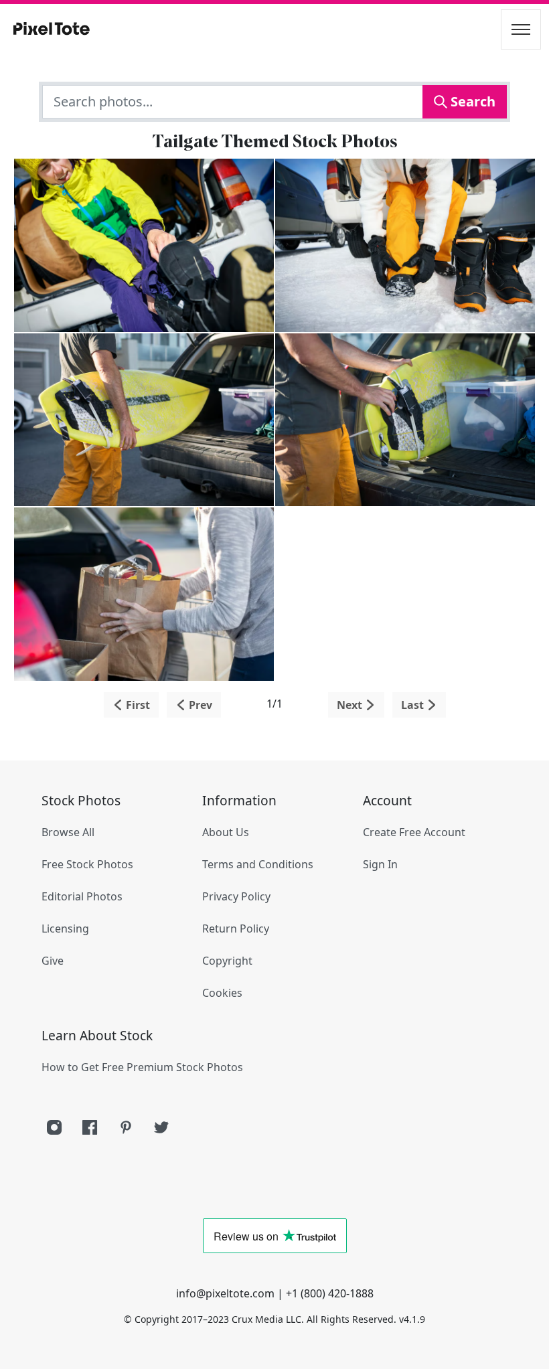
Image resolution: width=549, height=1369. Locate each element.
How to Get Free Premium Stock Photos (142, 1067)
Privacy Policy (236, 896)
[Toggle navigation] (521, 29)
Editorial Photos (82, 896)
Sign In (380, 864)
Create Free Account (414, 832)
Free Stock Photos (87, 864)
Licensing (65, 928)
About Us (225, 832)
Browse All (68, 832)
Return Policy (235, 928)
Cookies (222, 992)
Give (53, 960)
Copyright (227, 960)
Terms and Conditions (257, 864)
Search (471, 101)
